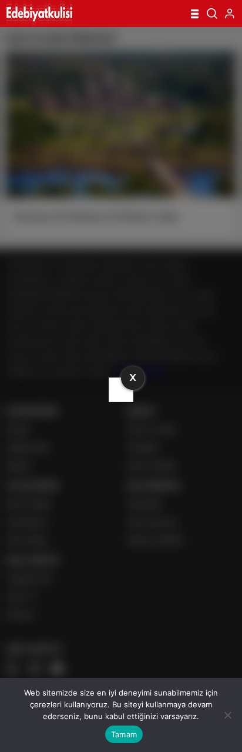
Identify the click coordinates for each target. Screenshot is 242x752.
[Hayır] (227, 715)
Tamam (124, 734)
